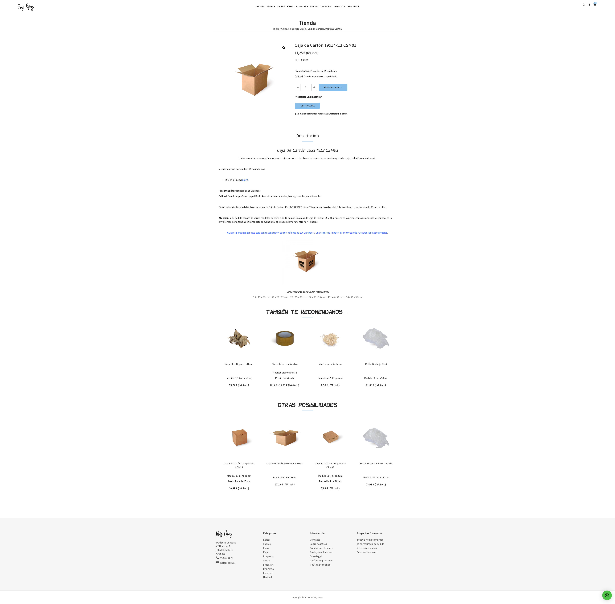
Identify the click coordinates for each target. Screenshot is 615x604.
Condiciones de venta (321, 548)
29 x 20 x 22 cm (279, 297)
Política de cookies (320, 564)
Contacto (315, 539)
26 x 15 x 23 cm (298, 297)
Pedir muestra (307, 105)
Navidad (267, 577)
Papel (290, 6)
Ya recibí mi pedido (367, 548)
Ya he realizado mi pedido (370, 543)
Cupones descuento (367, 552)
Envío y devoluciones (321, 552)
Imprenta (339, 6)
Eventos (267, 573)
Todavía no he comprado (370, 539)
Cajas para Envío (297, 28)
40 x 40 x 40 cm (335, 297)
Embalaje (326, 6)
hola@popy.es (228, 562)
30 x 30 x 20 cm (317, 297)
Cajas (281, 6)
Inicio (276, 28)
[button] (284, 48)
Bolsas (260, 6)
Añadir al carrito (333, 87)
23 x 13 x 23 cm (261, 297)
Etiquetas (302, 6)
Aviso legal (316, 556)
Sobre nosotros (318, 543)
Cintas (314, 6)
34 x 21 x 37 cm (354, 297)
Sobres (271, 6)
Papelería (353, 6)
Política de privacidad (321, 560)
